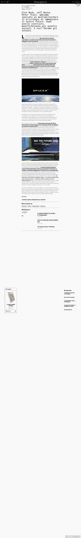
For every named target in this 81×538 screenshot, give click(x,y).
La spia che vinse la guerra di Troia (69, 306)
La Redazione (24, 212)
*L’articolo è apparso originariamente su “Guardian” (34, 199)
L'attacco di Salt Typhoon (45, 227)
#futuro (29, 206)
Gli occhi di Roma (69, 297)
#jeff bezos (43, 206)
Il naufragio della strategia (69, 301)
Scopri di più (76, 536)
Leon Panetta (68, 309)
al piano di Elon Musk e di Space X (38, 61)
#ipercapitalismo (36, 206)
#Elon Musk (24, 206)
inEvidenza (28, 9)
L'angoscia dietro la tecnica (69, 293)
